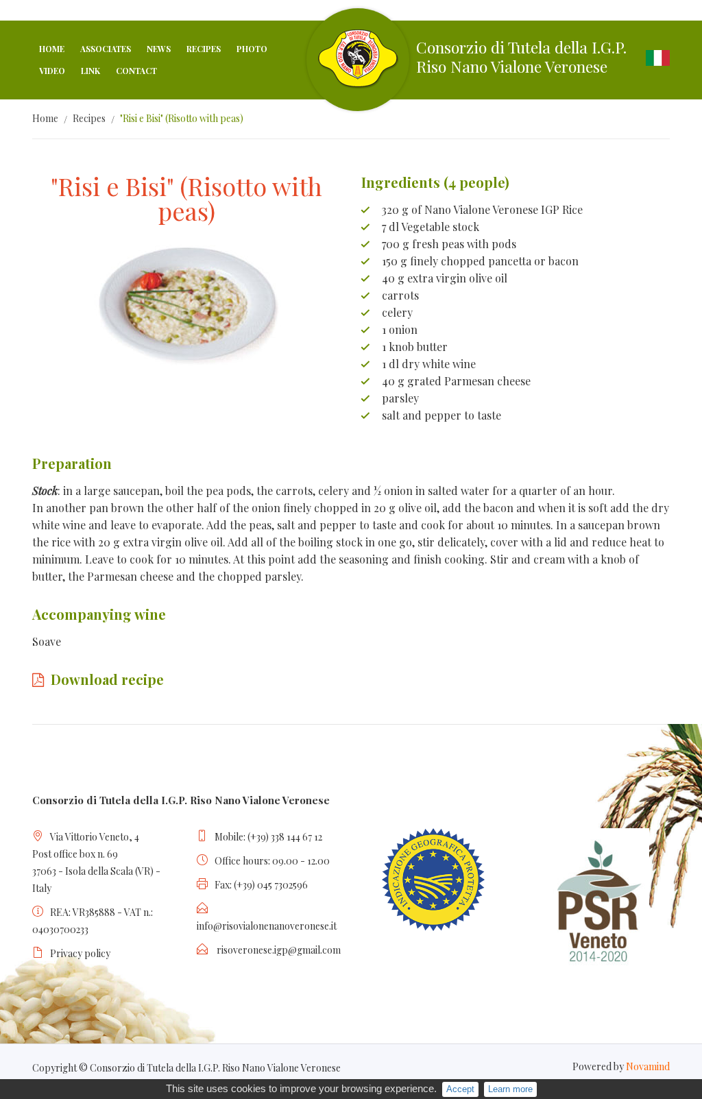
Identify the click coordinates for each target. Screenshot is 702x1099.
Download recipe (107, 679)
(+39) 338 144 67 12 (284, 836)
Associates (105, 48)
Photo (252, 48)
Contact (136, 70)
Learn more (510, 1089)
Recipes (203, 48)
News (159, 48)
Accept (460, 1089)
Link (90, 70)
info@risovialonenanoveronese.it (267, 925)
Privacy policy (80, 953)
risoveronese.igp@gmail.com (279, 949)
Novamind (648, 1066)
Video (52, 70)
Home (51, 48)
